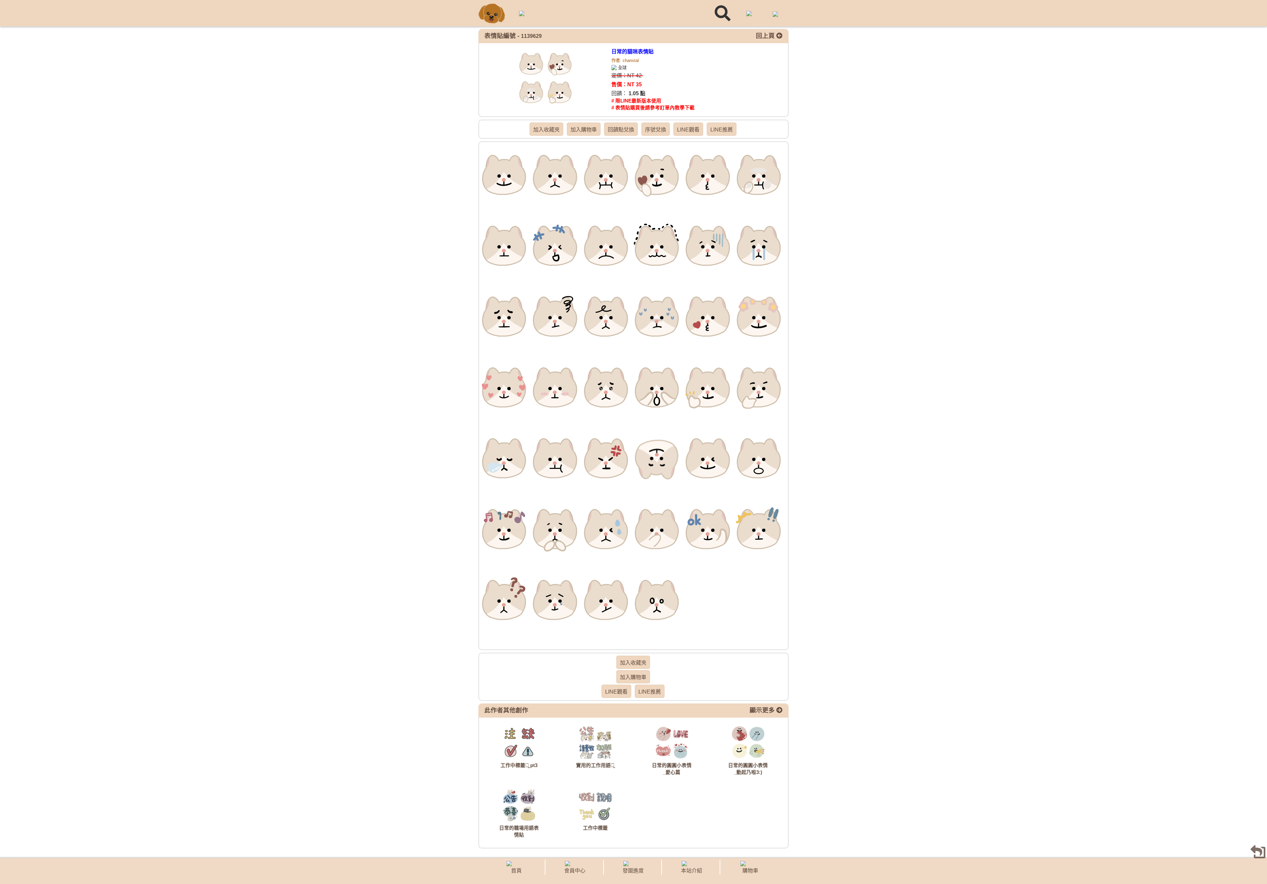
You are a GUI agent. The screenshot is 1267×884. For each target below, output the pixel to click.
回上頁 (766, 35)
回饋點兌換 (621, 129)
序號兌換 (655, 129)
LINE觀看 (688, 129)
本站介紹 (691, 870)
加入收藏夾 (546, 129)
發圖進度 (633, 870)
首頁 (516, 870)
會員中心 (574, 870)
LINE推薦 (721, 129)
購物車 (750, 870)
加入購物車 (583, 129)
